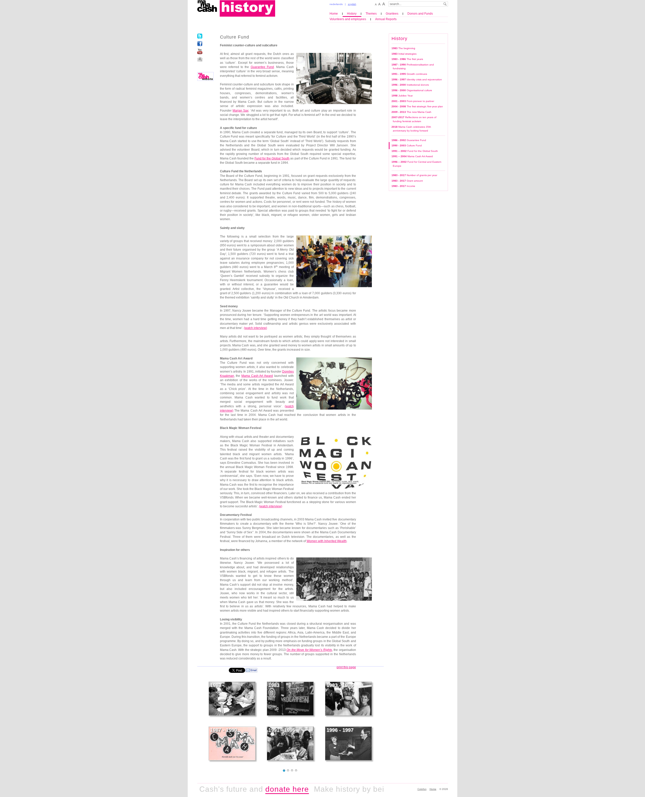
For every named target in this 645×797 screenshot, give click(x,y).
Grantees (392, 13)
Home (334, 13)
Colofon (422, 789)
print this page (346, 667)
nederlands (336, 4)
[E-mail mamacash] (199, 59)
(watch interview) (270, 506)
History (352, 13)
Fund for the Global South (271, 158)
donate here (265, 789)
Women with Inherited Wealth (327, 541)
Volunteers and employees (348, 19)
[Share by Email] (251, 669)
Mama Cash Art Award (257, 375)
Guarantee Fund (262, 67)
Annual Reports (386, 19)
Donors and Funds (420, 13)
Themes (371, 13)
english (352, 4)
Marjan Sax (240, 110)
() (255, 327)
